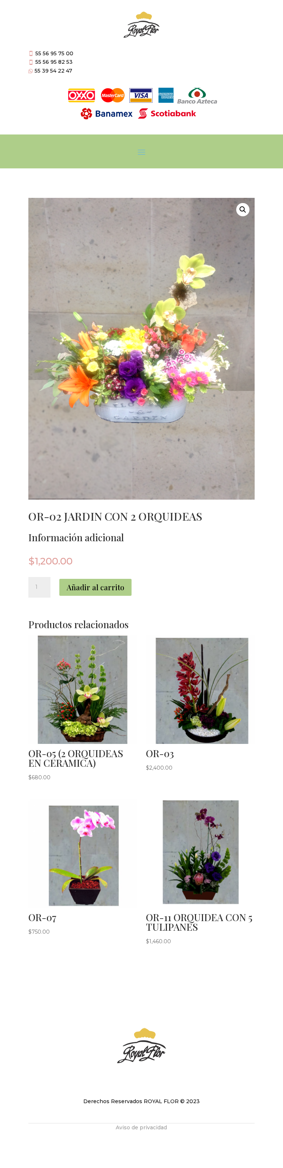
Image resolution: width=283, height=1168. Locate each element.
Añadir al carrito (95, 587)
